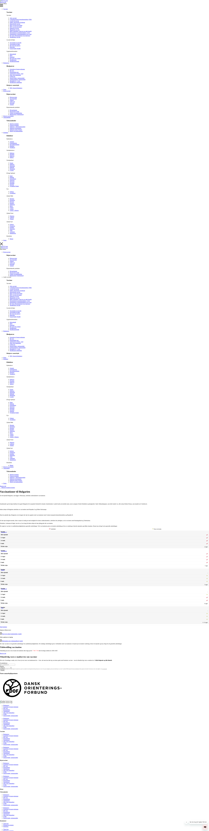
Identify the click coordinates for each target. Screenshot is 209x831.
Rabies (2, 570)
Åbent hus (6, 823)
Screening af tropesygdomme (10, 707)
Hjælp (4, 240)
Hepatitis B (4, 589)
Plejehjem (5, 826)
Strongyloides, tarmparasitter (10, 715)
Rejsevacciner (6, 91)
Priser (4, 89)
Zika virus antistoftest (8, 712)
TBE (2, 607)
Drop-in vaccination (8, 116)
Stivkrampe (4, 551)
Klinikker (5, 132)
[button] (104, 5)
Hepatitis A (4, 532)
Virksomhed (6, 468)
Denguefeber (6, 709)
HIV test (5, 708)
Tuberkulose (6, 711)
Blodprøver (6, 63)
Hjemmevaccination (8, 825)
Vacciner (5, 9)
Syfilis (5, 714)
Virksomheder (7, 117)
